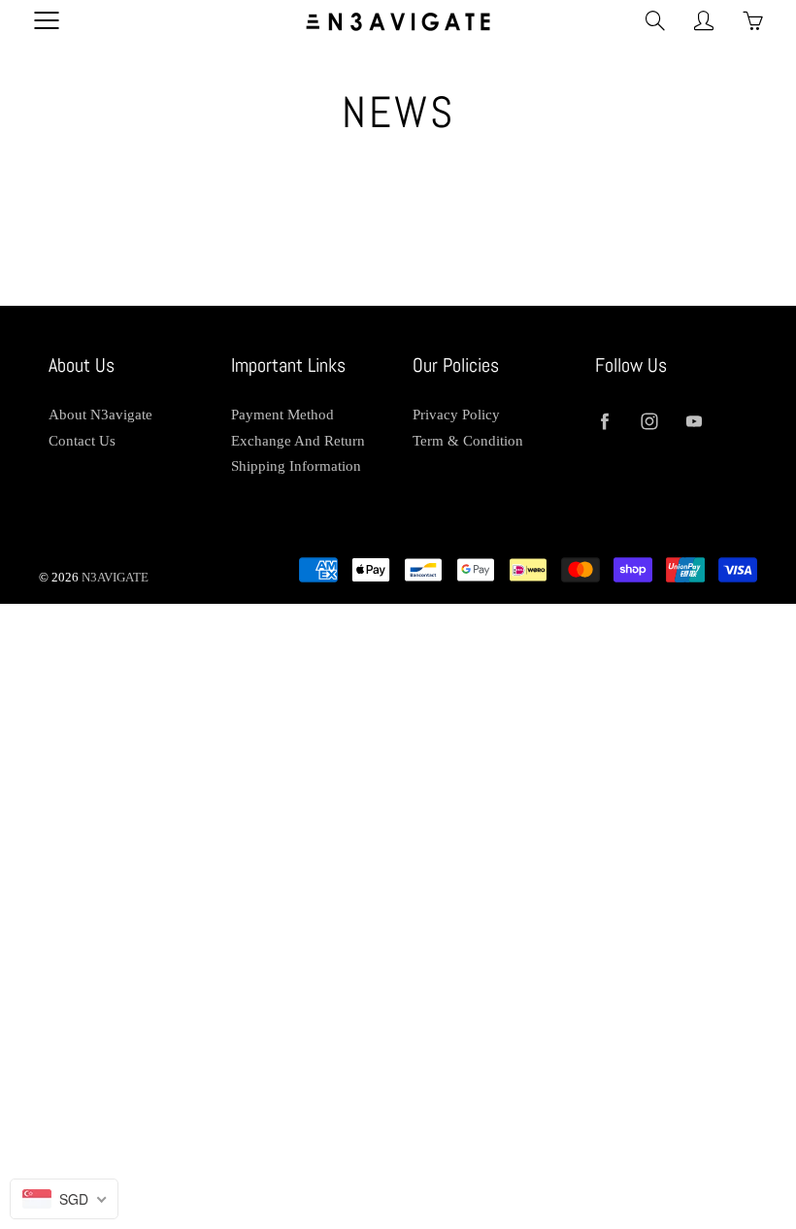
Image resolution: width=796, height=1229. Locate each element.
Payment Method (282, 414)
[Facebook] (605, 422)
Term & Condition (468, 440)
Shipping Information (296, 466)
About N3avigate (100, 414)
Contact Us (82, 440)
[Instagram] (650, 422)
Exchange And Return (298, 440)
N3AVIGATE (115, 577)
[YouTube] (695, 422)
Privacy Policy (456, 414)
